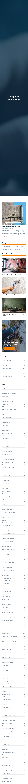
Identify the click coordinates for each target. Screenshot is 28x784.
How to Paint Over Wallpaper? (10, 295)
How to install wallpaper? (11, 226)
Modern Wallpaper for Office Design (11, 274)
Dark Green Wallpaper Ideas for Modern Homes (13, 315)
